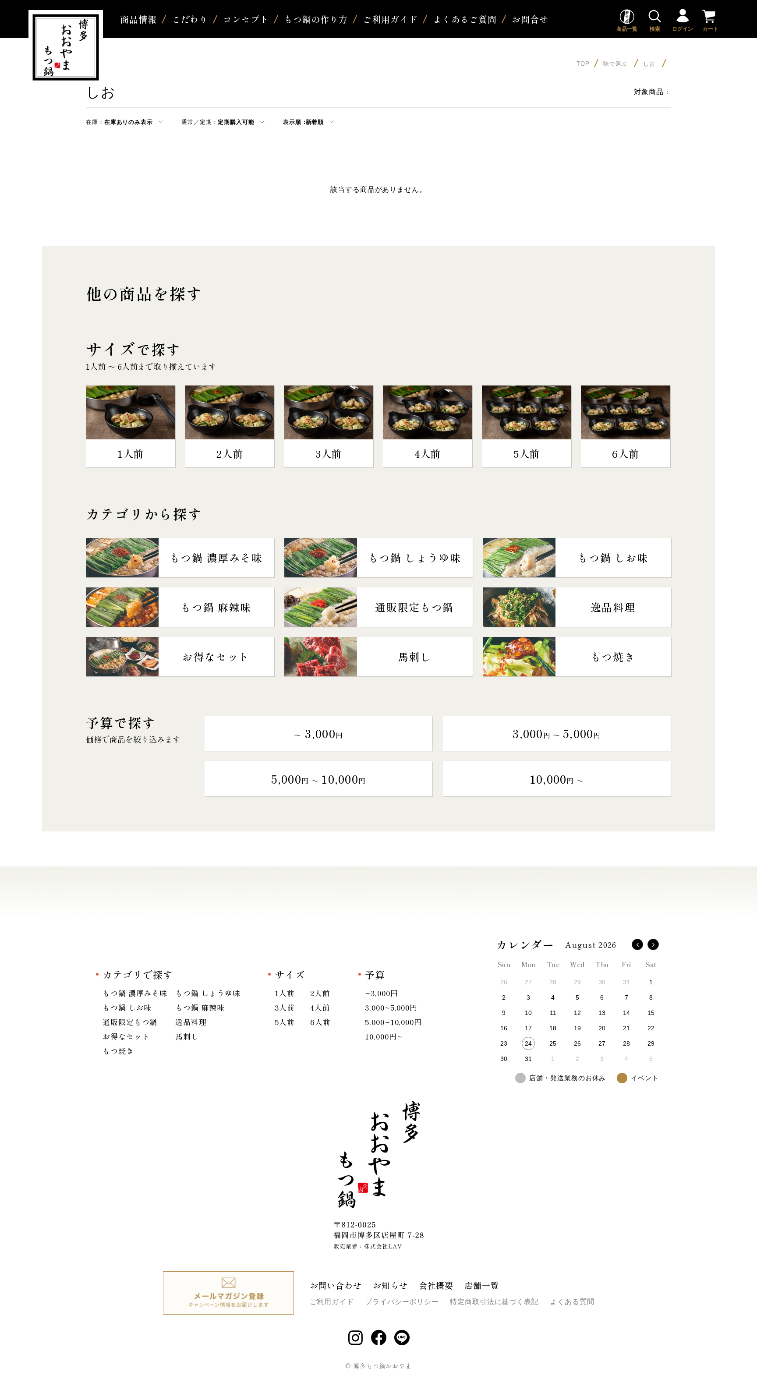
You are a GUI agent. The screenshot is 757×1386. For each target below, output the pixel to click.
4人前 (320, 1007)
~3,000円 (381, 992)
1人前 (285, 992)
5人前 (285, 1021)
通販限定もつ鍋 (130, 1021)
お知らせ (390, 1285)
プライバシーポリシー (402, 1301)
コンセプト (246, 19)
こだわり (190, 19)
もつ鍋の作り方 (316, 19)
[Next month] (653, 944)
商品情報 (138, 19)
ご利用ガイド (390, 19)
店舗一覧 (481, 1285)
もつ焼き (118, 1050)
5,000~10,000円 (393, 1021)
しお (650, 63)
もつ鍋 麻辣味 (199, 1007)
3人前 (285, 1007)
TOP (583, 63)
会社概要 (436, 1285)
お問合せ (530, 19)
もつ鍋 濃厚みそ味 (135, 992)
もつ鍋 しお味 (127, 1007)
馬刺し (187, 1036)
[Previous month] (637, 944)
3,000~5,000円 (391, 1007)
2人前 (320, 992)
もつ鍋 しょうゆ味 (207, 992)
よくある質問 (572, 1301)
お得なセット (126, 1036)
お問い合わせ (336, 1285)
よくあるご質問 (465, 19)
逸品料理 (191, 1021)
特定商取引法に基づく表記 (494, 1301)
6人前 (320, 1021)
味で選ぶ (616, 63)
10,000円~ (383, 1036)
